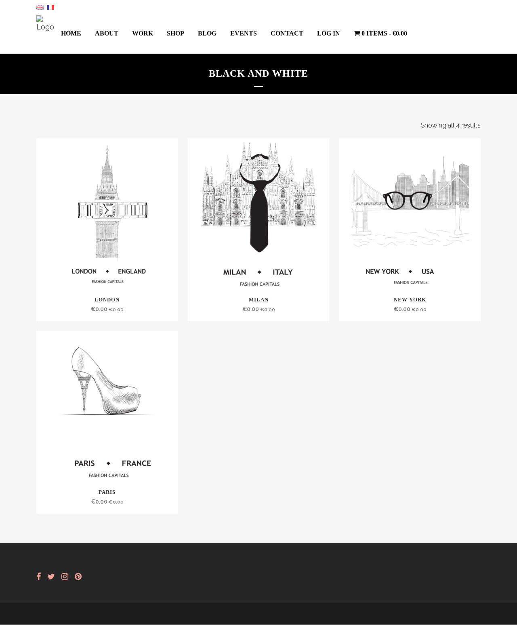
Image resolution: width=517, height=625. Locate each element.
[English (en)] (40, 7)
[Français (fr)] (50, 7)
